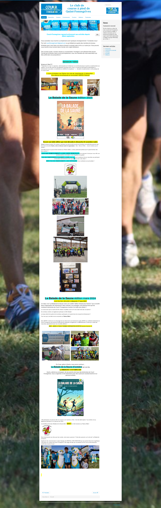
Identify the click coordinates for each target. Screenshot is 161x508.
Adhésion (81, 17)
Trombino (74, 17)
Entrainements (66, 17)
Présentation (51, 17)
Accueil (44, 17)
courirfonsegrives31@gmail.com (56, 43)
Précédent (46, 492)
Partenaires (88, 17)
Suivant (95, 492)
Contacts (58, 17)
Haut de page (116, 505)
